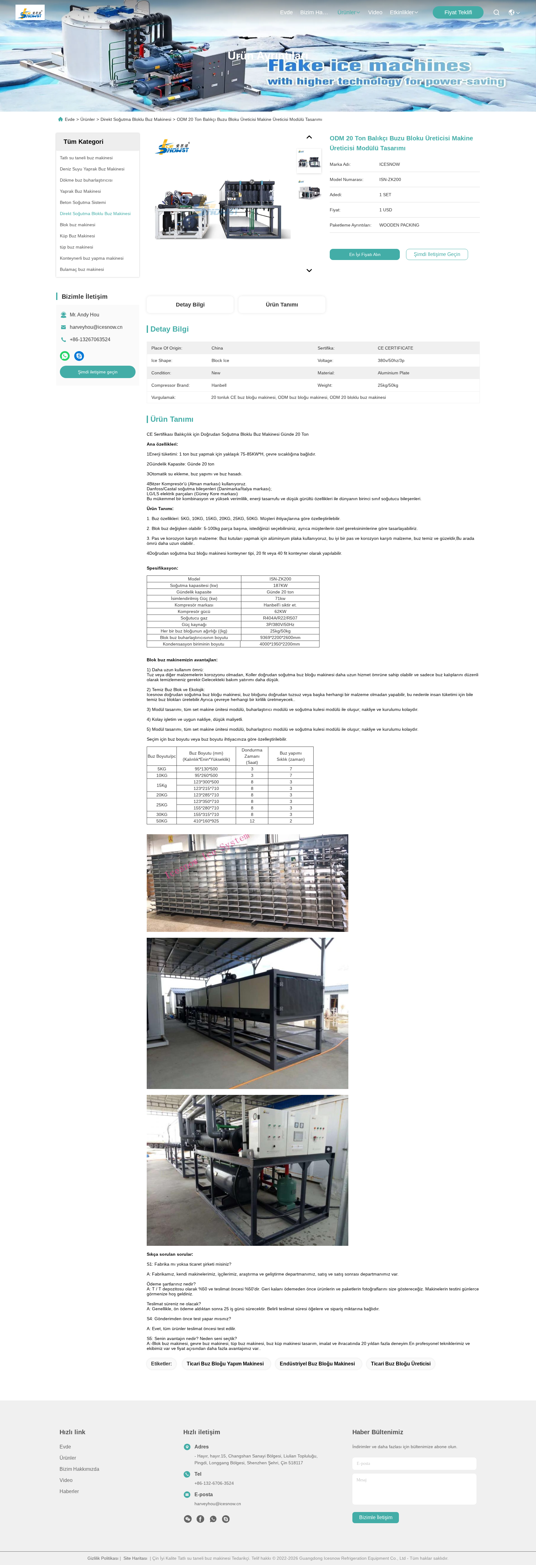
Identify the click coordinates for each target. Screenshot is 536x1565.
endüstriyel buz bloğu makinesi (317, 1363)
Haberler (69, 1491)
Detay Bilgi (190, 305)
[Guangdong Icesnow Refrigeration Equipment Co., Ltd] (30, 12)
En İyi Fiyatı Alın (365, 254)
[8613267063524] (213, 1520)
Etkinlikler (402, 12)
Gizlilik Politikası (102, 1558)
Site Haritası (135, 1558)
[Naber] (64, 356)
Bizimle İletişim (375, 1517)
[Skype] (79, 356)
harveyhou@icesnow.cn (96, 327)
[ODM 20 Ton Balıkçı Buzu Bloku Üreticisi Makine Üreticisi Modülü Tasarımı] (219, 205)
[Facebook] (200, 1520)
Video (375, 12)
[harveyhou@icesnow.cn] (225, 1520)
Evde (286, 12)
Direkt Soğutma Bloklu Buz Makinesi (135, 119)
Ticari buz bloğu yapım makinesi (225, 1363)
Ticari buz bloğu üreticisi (401, 1363)
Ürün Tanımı (282, 305)
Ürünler (346, 12)
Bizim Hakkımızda (315, 12)
